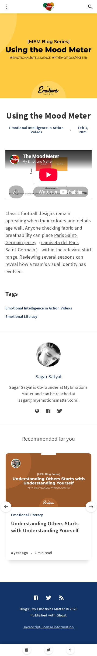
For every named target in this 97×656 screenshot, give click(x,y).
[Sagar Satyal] (48, 355)
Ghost (62, 615)
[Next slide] (91, 506)
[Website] (37, 411)
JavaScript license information (48, 627)
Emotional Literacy (21, 316)
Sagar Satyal (48, 376)
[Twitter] (48, 650)
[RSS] (61, 598)
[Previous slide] (6, 506)
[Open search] (90, 6)
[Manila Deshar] (15, 463)
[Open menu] (6, 6)
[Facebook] (27, 650)
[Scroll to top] (70, 650)
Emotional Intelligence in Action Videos (36, 130)
